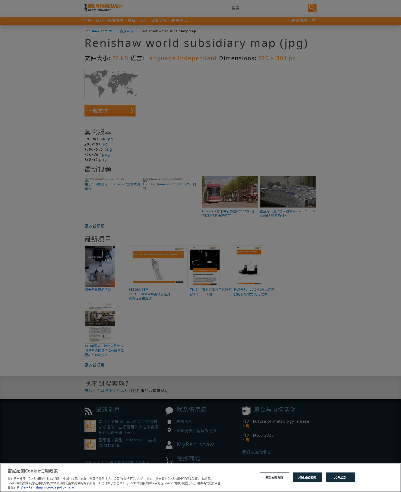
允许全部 (340, 477)
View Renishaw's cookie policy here (47, 487)
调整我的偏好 (274, 477)
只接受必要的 (307, 477)
